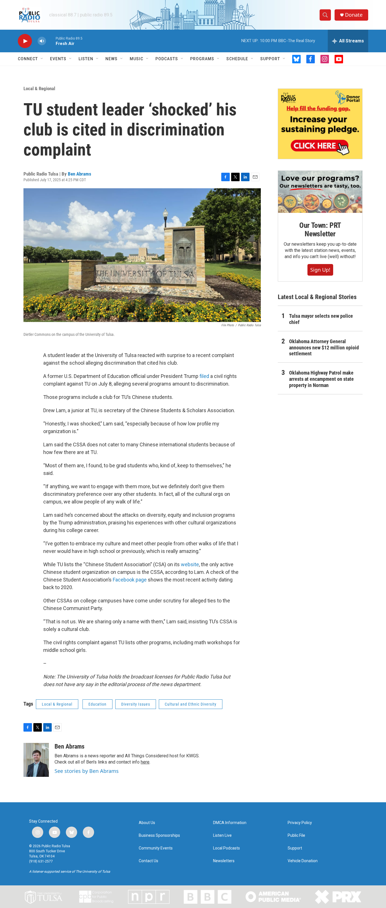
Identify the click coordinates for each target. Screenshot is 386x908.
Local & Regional (39, 88)
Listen (86, 59)
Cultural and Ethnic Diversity (190, 704)
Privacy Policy (300, 823)
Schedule (237, 59)
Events (58, 59)
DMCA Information (229, 823)
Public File (296, 835)
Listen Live (222, 835)
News (111, 59)
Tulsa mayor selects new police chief (321, 319)
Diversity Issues (135, 704)
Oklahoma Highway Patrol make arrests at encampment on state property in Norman (321, 379)
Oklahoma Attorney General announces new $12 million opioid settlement (324, 347)
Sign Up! (320, 269)
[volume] (42, 41)
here (145, 762)
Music (136, 59)
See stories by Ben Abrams (87, 771)
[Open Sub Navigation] (42, 59)
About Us (147, 823)
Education (97, 704)
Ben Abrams (79, 174)
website (190, 564)
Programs (202, 59)
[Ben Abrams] (36, 760)
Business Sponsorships (159, 835)
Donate (354, 15)
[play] (24, 41)
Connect (28, 59)
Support (270, 59)
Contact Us (148, 861)
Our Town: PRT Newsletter (320, 229)
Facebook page (130, 580)
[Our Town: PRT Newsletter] (320, 192)
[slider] (51, 41)
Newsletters (224, 861)
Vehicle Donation (303, 861)
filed (204, 376)
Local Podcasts (226, 848)
